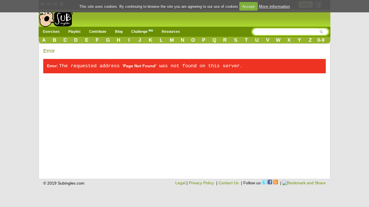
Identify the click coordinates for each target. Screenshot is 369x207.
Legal (180, 183)
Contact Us (229, 183)
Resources (171, 32)
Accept (248, 6)
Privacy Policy (201, 183)
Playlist (74, 32)
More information (274, 6)
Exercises (51, 32)
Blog (119, 32)
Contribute (97, 32)
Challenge (139, 32)
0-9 (320, 40)
